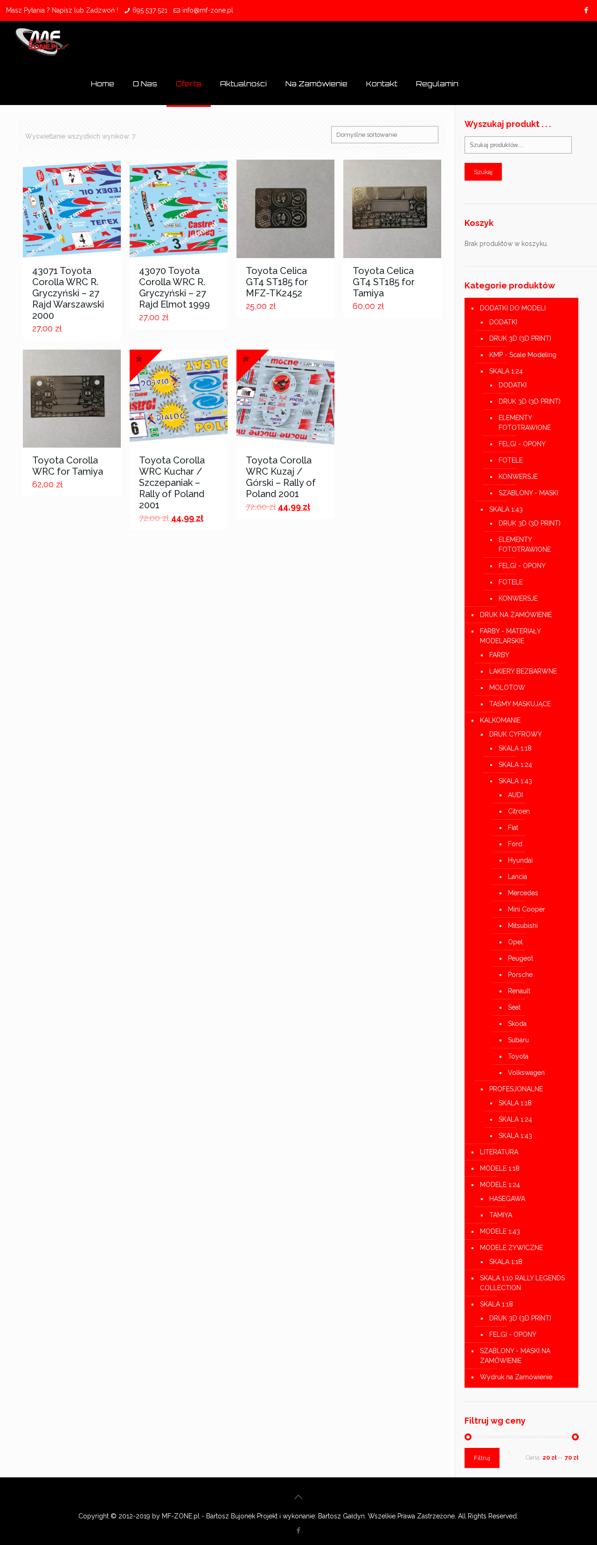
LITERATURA (499, 1152)
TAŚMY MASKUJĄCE (520, 704)
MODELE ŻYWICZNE (511, 1247)
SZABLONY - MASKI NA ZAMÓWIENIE (515, 1355)
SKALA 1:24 (506, 371)
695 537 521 (149, 10)
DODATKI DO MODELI (513, 308)
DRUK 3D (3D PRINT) (520, 338)
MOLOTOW (507, 687)
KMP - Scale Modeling (522, 354)
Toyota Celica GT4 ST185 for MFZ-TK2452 (277, 282)
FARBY (499, 655)
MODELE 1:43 (500, 1231)
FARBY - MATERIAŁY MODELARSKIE (510, 636)
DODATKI (503, 322)
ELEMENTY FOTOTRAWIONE (525, 422)
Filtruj (482, 1457)
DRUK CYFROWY (515, 734)
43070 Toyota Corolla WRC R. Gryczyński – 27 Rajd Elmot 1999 (174, 287)
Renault (519, 991)
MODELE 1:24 (500, 1184)
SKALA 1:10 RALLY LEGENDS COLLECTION (522, 1283)
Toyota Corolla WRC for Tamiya (67, 466)
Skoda (517, 1023)
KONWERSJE (518, 476)
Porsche (520, 974)
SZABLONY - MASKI (528, 493)
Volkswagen (526, 1072)
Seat (514, 1007)
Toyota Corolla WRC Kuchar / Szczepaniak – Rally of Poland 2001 (172, 483)
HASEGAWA (507, 1198)
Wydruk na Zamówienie (516, 1377)
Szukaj (483, 172)
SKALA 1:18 (515, 748)
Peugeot (520, 958)
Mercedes (523, 893)
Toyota (518, 1056)
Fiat (513, 827)
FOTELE (511, 460)
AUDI (515, 795)
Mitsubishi (523, 925)
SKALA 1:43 (506, 509)
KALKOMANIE (500, 720)
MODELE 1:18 (500, 1168)
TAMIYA (500, 1215)
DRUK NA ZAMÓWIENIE (516, 614)
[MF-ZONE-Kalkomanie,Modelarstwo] (43, 42)
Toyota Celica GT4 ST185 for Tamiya (384, 282)
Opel (515, 942)
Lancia (517, 876)
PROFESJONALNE (516, 1089)
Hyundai (520, 860)
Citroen (519, 811)
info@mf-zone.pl (207, 10)
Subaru (518, 1040)
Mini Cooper (526, 909)
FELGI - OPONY (522, 444)
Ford (515, 844)
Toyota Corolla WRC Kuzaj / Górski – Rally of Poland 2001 (281, 477)
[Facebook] (586, 10)
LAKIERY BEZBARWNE (523, 671)
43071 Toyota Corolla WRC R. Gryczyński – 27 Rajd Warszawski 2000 (68, 293)
